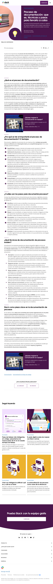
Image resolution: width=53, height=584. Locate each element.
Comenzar (44, 2)
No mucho (33, 385)
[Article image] (14, 421)
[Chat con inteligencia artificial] (14, 467)
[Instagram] (22, 537)
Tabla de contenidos (7, 42)
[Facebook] (43, 48)
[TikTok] (33, 537)
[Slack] (5, 2)
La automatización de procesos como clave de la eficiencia (37, 483)
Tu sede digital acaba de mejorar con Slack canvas (38, 438)
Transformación (29, 8)
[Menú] (50, 3)
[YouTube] (30, 537)
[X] (28, 537)
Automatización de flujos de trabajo (22, 374)
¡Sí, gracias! (20, 385)
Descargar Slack (4, 571)
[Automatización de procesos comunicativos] (39, 467)
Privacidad (3, 574)
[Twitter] (41, 48)
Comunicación (27, 36)
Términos (10, 574)
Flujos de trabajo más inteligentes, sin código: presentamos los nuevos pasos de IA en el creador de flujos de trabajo (13, 439)
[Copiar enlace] (48, 48)
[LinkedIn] (46, 48)
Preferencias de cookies (18, 574)
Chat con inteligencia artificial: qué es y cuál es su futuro (14, 483)
